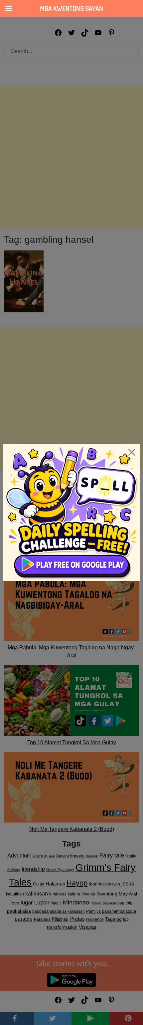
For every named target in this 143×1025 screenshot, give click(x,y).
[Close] (132, 452)
